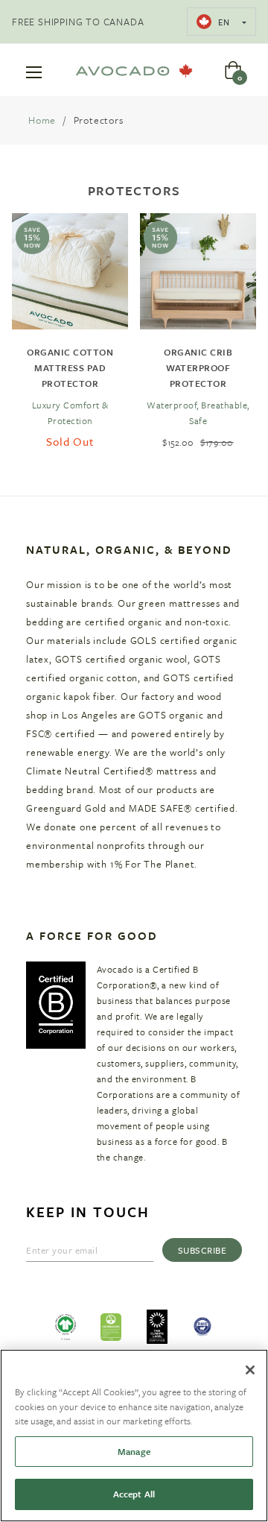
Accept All (134, 1493)
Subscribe (202, 1250)
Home (42, 120)
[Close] (250, 1370)
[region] (134, 1435)
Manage (134, 1451)
